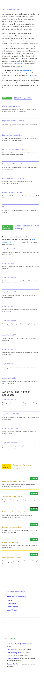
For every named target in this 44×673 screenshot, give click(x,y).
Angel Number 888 (9, 349)
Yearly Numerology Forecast (12, 496)
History (9, 600)
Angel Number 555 (9, 306)
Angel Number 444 (9, 292)
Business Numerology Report (12, 527)
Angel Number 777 (9, 335)
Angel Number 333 (9, 277)
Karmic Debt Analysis (10, 542)
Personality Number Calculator (13, 178)
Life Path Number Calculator (12, 135)
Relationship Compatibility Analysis (15, 512)
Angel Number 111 (9, 249)
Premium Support (13, 658)
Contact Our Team (13, 664)
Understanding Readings (15, 652)
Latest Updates (12, 610)
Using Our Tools (12, 649)
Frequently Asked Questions (17, 644)
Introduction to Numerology (16, 597)
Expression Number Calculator (13, 121)
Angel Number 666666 (10, 443)
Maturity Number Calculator (12, 207)
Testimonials (11, 603)
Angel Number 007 (9, 399)
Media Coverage (12, 606)
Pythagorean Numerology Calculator (15, 149)
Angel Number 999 (9, 364)
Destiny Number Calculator (12, 106)
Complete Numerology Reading (13, 481)
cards (31, 75)
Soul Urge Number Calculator (12, 164)
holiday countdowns (17, 63)
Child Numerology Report (11, 557)
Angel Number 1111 (9, 378)
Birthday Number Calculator (12, 192)
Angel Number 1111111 (10, 414)
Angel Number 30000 (10, 428)
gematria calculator (26, 70)
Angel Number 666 (9, 320)
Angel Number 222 (9, 263)
